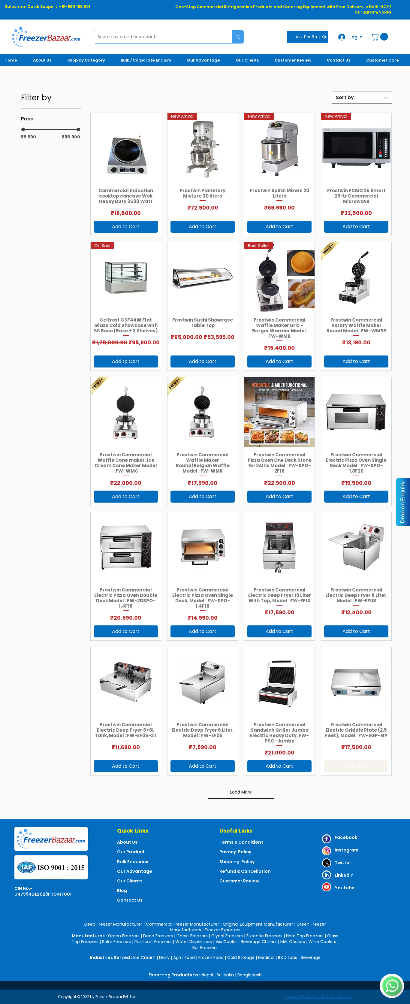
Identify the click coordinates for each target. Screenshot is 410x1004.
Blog (122, 891)
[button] (380, 37)
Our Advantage (134, 871)
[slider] (23, 129)
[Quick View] (126, 148)
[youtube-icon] (326, 886)
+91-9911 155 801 (74, 6)
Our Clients (130, 881)
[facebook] (326, 838)
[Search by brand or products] (237, 36)
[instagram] (326, 850)
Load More (241, 792)
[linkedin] (326, 874)
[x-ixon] (326, 862)
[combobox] (362, 98)
